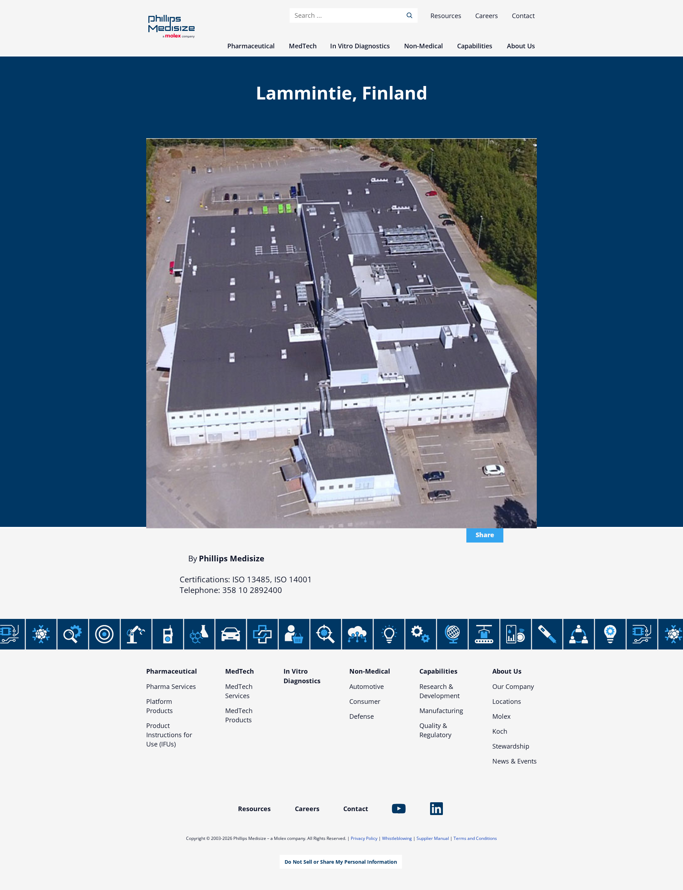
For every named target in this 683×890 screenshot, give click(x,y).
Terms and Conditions (475, 838)
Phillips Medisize (171, 26)
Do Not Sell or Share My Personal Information (341, 861)
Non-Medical (369, 671)
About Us (506, 671)
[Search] (411, 15)
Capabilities (438, 671)
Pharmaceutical (171, 671)
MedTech (239, 671)
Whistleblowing (397, 838)
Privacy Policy (364, 838)
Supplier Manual (433, 838)
